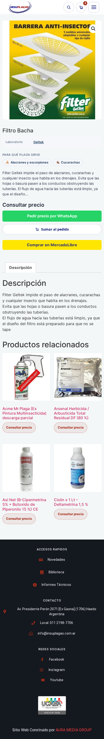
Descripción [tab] (20, 267)
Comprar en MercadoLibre (52, 244)
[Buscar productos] (68, 7)
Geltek (38, 142)
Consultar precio (19, 427)
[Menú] (94, 7)
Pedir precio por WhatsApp (52, 215)
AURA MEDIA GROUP (74, 730)
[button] (93, 28)
